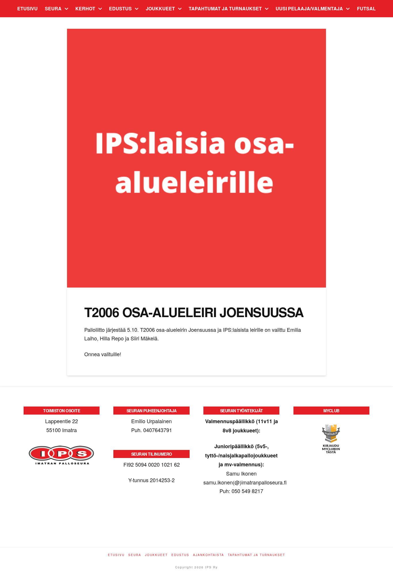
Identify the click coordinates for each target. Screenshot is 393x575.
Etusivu (116, 555)
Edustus (180, 555)
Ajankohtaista (208, 555)
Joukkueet (156, 555)
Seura (134, 555)
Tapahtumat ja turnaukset (256, 555)
